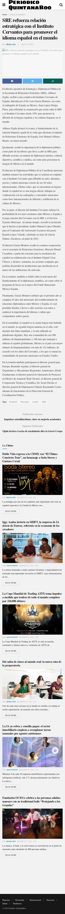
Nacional (50, 900)
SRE (44, 401)
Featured (13, 401)
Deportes (6, 900)
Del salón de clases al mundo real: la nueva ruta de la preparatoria (31, 663)
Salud (4, 903)
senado (35, 401)
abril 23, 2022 (27, 44)
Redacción (11, 44)
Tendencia (17, 903)
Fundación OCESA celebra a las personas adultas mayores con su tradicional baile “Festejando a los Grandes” (31, 801)
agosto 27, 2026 (25, 497)
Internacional (35, 900)
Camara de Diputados (17, 14)
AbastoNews (12, 565)
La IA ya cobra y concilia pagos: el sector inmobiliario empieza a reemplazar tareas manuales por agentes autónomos (26, 730)
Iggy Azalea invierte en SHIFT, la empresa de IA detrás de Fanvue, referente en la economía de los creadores (30, 525)
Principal (25, 401)
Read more (10, 511)
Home (4, 14)
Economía (19, 900)
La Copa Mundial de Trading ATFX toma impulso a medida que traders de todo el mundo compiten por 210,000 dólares (32, 597)
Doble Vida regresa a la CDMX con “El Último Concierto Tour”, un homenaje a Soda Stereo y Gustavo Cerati (29, 457)
